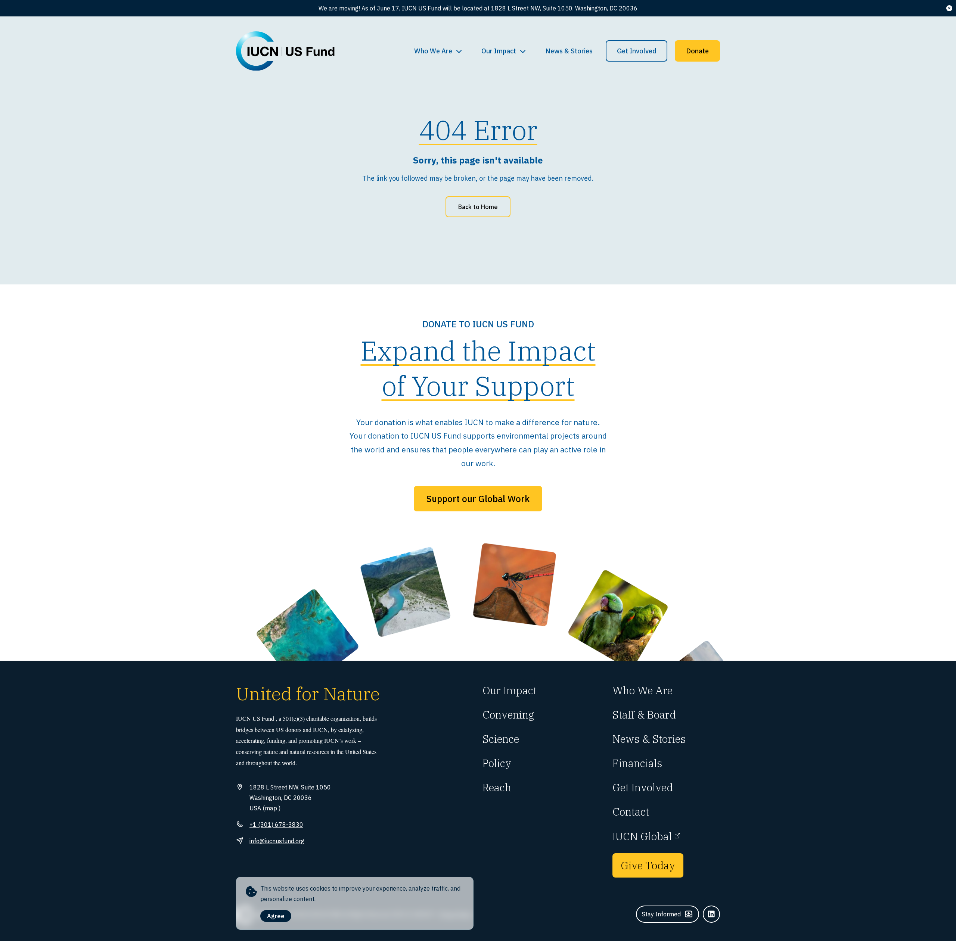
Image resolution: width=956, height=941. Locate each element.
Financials (637, 763)
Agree (276, 916)
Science (500, 739)
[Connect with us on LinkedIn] (711, 914)
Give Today (648, 865)
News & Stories (569, 51)
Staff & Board (644, 715)
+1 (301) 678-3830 (276, 824)
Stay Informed (661, 914)
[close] (949, 8)
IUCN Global (642, 836)
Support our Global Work (478, 499)
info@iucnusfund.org (276, 841)
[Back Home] (285, 51)
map (271, 808)
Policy (496, 763)
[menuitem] (438, 51)
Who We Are (433, 51)
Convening (508, 715)
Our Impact (498, 51)
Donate (697, 51)
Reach (496, 787)
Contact (630, 812)
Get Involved (636, 51)
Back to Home (478, 207)
